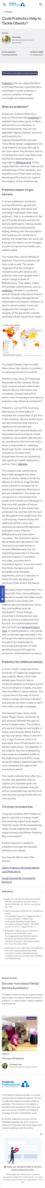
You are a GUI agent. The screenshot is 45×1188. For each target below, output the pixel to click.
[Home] (17, 4)
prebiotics (7, 290)
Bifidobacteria (23, 162)
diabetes (23, 464)
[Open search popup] (40, 4)
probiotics (33, 117)
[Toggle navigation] (4, 4)
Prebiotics (7, 83)
